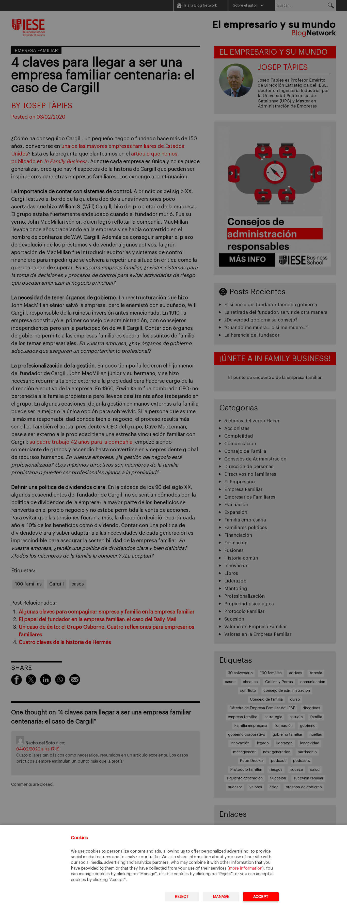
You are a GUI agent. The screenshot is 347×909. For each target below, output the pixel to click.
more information (245, 868)
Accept (261, 897)
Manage (221, 897)
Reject (182, 897)
